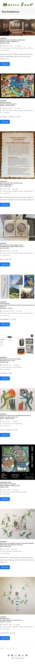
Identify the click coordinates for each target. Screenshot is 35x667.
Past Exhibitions (28, 48)
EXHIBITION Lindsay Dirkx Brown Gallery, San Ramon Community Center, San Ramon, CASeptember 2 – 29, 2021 (17, 305)
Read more (4, 64)
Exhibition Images (18, 48)
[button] (32, 4)
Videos (25, 492)
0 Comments (6, 50)
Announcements (7, 48)
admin (19, 46)
